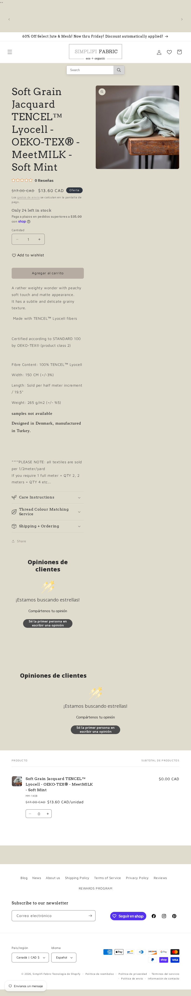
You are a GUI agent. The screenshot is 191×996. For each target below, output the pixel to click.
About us (53, 878)
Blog (23, 878)
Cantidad (18, 230)
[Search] (118, 70)
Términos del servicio (165, 973)
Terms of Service (107, 878)
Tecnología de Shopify (66, 973)
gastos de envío (28, 197)
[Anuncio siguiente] (182, 19)
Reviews (160, 878)
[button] (10, 52)
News (36, 878)
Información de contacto (163, 978)
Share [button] (21, 541)
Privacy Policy (137, 878)
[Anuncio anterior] (9, 19)
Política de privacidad (133, 973)
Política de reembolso (99, 973)
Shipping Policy (77, 878)
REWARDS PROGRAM (96, 888)
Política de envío (132, 978)
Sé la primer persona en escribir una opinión (48, 623)
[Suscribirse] (90, 915)
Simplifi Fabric (42, 973)
